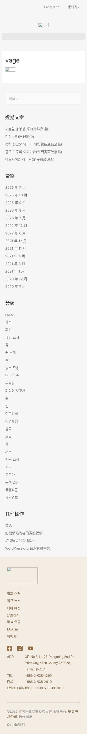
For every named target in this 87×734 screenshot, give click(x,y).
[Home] (41, 648)
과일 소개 (12, 337)
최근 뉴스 (13, 601)
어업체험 (11, 421)
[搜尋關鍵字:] (43, 99)
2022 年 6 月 (15, 233)
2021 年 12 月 (16, 241)
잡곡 (8, 429)
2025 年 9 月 (15, 203)
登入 (8, 525)
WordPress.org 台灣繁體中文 (27, 548)
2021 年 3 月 (15, 264)
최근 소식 (12, 459)
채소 (8, 452)
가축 (8, 322)
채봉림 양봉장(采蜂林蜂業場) (26, 129)
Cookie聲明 (16, 725)
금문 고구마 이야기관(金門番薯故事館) (33, 152)
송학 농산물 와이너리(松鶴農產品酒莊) (33, 144)
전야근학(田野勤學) (19, 136)
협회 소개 (13, 594)
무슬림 (10, 383)
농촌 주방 (12, 368)
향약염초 (11, 497)
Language (52, 7)
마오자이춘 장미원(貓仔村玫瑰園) (29, 159)
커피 (8, 467)
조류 (8, 436)
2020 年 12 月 (16, 279)
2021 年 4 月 (15, 256)
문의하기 (74, 7)
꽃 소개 (10, 352)
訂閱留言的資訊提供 (20, 541)
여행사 (11, 637)
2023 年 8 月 (15, 210)
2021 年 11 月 (15, 248)
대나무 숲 (12, 375)
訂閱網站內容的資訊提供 (23, 533)
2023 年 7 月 (15, 218)
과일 (8, 330)
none (9, 314)
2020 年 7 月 (15, 286)
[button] (43, 36)
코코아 (10, 474)
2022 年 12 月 (16, 225)
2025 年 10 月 (16, 195)
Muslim (12, 629)
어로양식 (11, 413)
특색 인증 (12, 482)
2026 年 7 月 (15, 187)
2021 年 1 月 (14, 271)
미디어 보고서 (15, 391)
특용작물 (11, 490)
